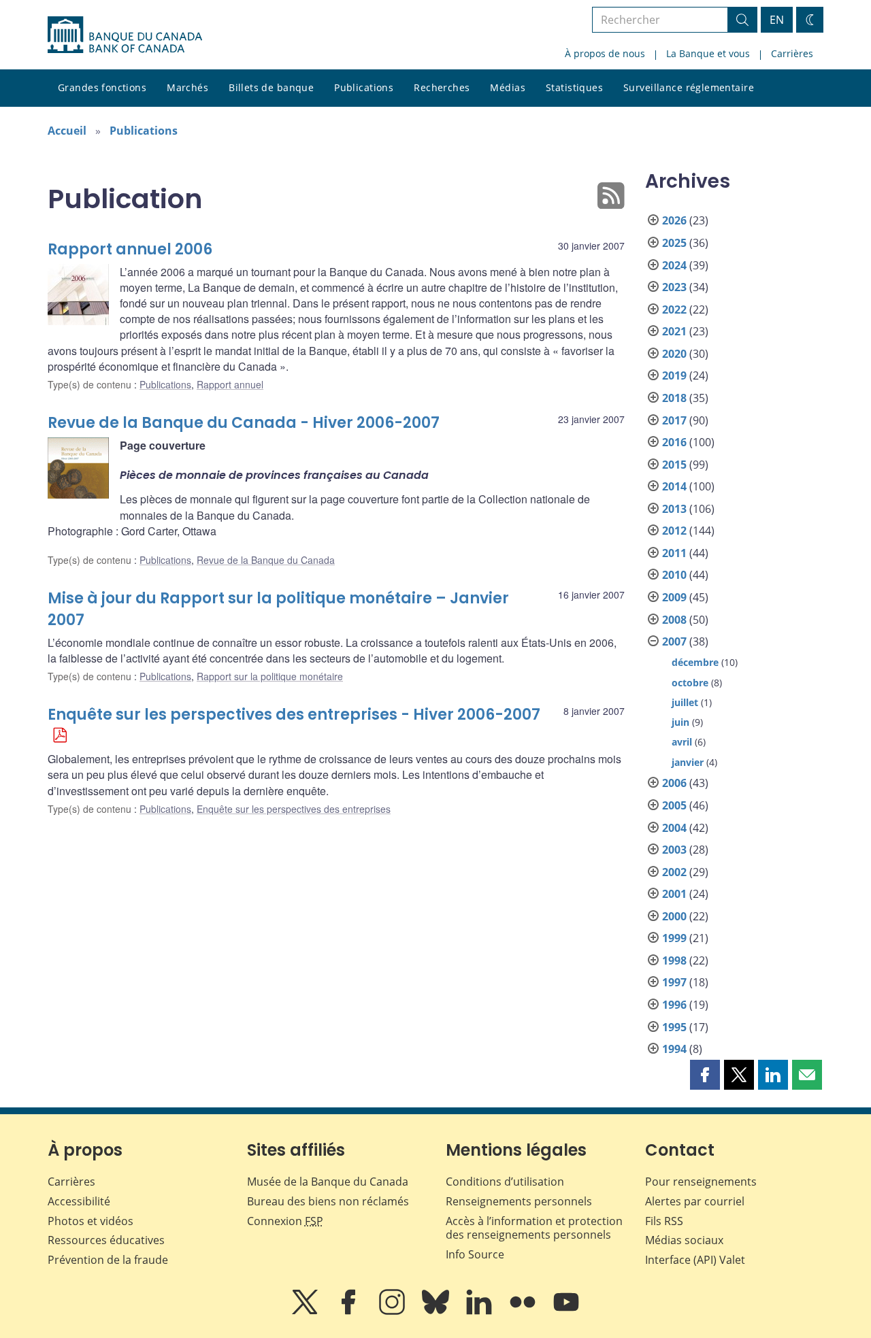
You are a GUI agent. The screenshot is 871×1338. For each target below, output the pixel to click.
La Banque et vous (708, 53)
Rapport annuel (230, 384)
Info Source (475, 1254)
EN (777, 19)
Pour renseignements (701, 1181)
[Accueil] (125, 34)
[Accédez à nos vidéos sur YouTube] (566, 1311)
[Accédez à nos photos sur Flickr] (524, 1311)
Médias (507, 87)
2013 (674, 508)
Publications (363, 87)
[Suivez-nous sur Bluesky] (437, 1311)
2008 (674, 619)
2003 (674, 849)
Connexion (285, 1221)
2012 (674, 530)
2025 (674, 242)
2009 (674, 597)
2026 (674, 220)
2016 (674, 442)
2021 (674, 331)
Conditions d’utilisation (505, 1181)
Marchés (187, 87)
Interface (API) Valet (695, 1259)
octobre (690, 682)
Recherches (442, 87)
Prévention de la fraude (108, 1259)
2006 (674, 782)
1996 (674, 1004)
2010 (674, 574)
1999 (674, 938)
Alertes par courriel (694, 1201)
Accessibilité (79, 1201)
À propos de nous (605, 53)
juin (680, 722)
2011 (674, 553)
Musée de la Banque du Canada (327, 1181)
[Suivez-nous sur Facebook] (350, 1311)
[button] (705, 1075)
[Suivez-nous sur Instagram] (393, 1311)
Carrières (792, 53)
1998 (674, 960)
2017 (674, 420)
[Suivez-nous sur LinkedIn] (480, 1311)
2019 (674, 375)
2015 (674, 464)
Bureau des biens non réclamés (328, 1201)
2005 (674, 805)
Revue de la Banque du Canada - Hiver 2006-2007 (244, 422)
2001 (674, 893)
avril (682, 741)
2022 (674, 309)
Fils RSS (664, 1221)
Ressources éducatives (106, 1240)
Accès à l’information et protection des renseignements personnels (534, 1228)
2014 (674, 486)
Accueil (67, 130)
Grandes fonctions (102, 87)
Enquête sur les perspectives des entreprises (294, 809)
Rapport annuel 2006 (130, 249)
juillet (685, 702)
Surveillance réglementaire (688, 87)
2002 (674, 872)
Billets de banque (271, 87)
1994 (674, 1048)
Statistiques (574, 87)
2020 (674, 353)
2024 (674, 265)
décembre (695, 662)
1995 (674, 1027)
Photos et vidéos (90, 1221)
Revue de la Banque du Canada (266, 560)
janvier (688, 762)
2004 (674, 827)
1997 (674, 982)
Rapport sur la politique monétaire (270, 676)
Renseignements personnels (519, 1201)
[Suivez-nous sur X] (306, 1311)
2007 (674, 641)
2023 (674, 287)
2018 (674, 397)
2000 (674, 916)
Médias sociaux (684, 1240)
